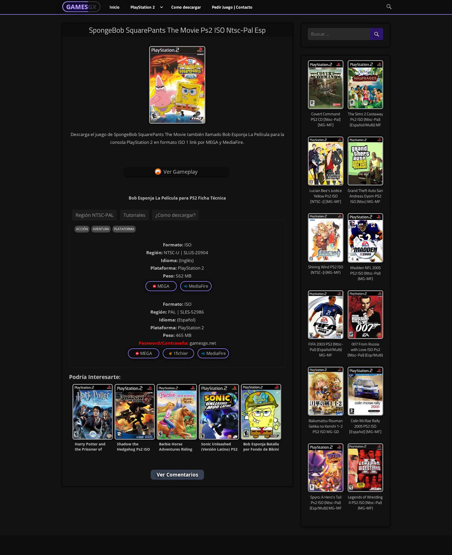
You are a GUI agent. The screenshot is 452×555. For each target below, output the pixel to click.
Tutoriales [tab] (134, 215)
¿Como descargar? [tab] (175, 215)
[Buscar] (376, 34)
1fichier (180, 353)
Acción (82, 229)
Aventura (101, 229)
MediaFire (198, 286)
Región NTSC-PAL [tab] (95, 215)
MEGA (163, 286)
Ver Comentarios (177, 474)
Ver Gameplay (180, 171)
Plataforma (124, 229)
